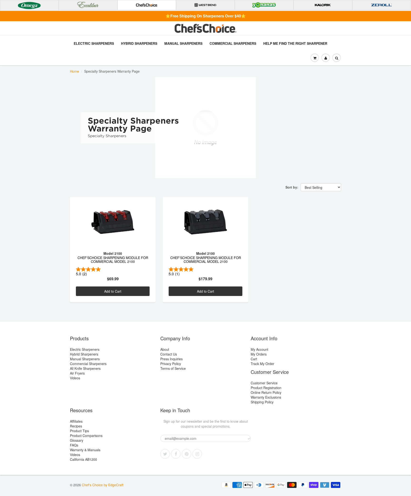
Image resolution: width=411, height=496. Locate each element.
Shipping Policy (262, 402)
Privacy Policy (170, 363)
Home (74, 71)
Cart (254, 358)
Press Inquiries (171, 358)
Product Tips (79, 430)
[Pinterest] (186, 454)
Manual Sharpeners (183, 43)
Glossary (76, 440)
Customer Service (264, 383)
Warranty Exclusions (266, 397)
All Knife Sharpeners (85, 368)
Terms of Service (173, 368)
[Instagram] (197, 454)
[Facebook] (176, 454)
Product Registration (266, 387)
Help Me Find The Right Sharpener (295, 43)
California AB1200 (83, 459)
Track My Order (262, 363)
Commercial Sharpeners (233, 43)
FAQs (74, 445)
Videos (75, 378)
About (164, 349)
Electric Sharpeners (94, 43)
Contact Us (168, 354)
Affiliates (76, 421)
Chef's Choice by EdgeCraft (102, 484)
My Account (259, 349)
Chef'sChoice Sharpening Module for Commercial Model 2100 (113, 260)
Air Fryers (77, 373)
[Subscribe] (249, 438)
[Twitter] (165, 454)
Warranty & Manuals (85, 449)
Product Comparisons (86, 435)
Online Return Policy (266, 392)
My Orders (259, 354)
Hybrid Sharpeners (139, 43)
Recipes (76, 426)
